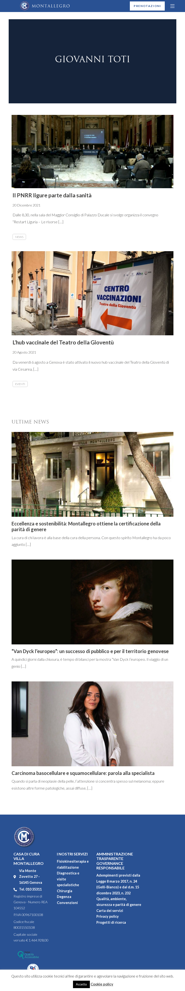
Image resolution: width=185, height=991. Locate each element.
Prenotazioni (147, 6)
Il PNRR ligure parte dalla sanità (52, 195)
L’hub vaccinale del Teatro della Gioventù (63, 342)
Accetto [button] (81, 984)
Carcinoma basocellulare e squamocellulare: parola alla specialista (83, 773)
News (19, 237)
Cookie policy (102, 984)
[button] (172, 6)
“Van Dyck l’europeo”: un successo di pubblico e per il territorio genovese (90, 651)
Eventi (20, 384)
